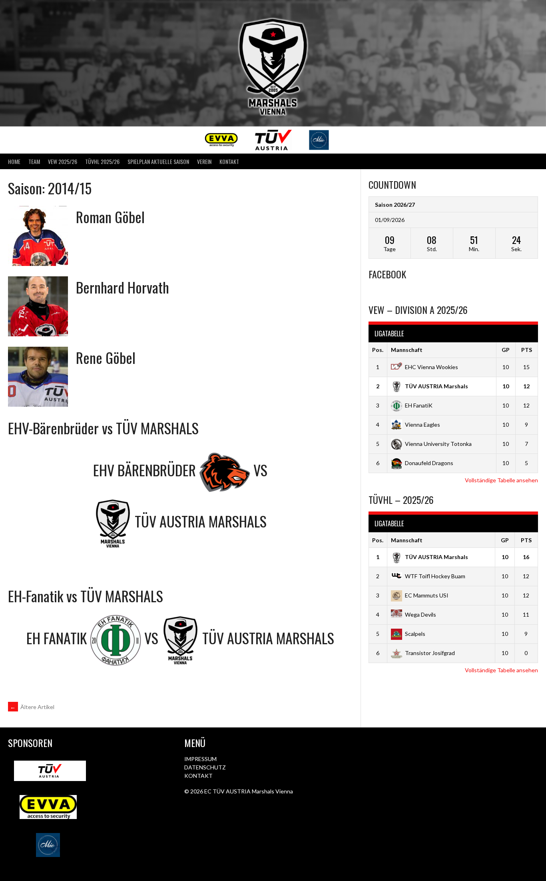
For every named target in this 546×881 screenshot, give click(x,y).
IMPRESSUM (200, 758)
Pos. (377, 349)
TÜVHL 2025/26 (102, 161)
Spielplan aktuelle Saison (158, 161)
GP (506, 349)
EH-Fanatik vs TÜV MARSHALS (85, 595)
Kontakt (229, 161)
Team (34, 161)
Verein (204, 161)
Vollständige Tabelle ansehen (501, 480)
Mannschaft (406, 349)
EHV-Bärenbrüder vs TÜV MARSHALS (103, 427)
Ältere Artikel (32, 706)
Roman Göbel (110, 216)
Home (14, 161)
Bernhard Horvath (122, 287)
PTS (526, 349)
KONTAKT (198, 775)
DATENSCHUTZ (205, 767)
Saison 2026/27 (395, 204)
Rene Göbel (106, 357)
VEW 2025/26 (62, 161)
